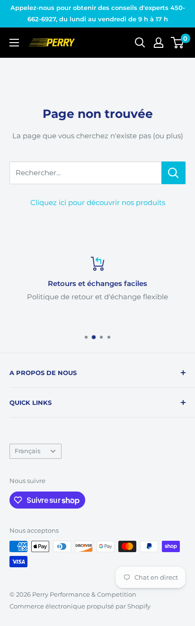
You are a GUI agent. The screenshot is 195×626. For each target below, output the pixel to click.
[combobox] (85, 172)
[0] (178, 42)
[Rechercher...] (173, 172)
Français (27, 451)
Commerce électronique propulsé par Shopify (80, 606)
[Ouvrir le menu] (14, 42)
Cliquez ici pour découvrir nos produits (97, 202)
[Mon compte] (158, 42)
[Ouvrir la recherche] (140, 42)
